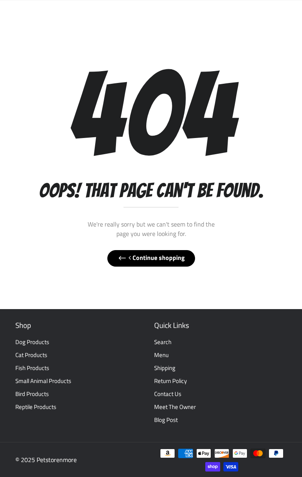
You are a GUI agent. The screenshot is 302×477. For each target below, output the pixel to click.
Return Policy (170, 380)
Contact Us (167, 393)
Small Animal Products (43, 380)
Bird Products (32, 393)
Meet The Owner (175, 406)
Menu (161, 354)
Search (162, 341)
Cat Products (31, 354)
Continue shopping (158, 257)
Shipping (164, 367)
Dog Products (32, 341)
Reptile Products (35, 406)
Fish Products (32, 367)
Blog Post (166, 419)
